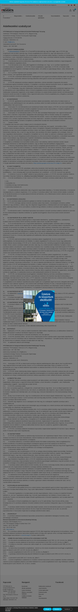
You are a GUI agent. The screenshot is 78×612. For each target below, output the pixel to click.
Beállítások (67, 609)
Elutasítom (57, 609)
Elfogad (47, 609)
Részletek (7, 610)
